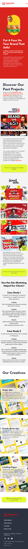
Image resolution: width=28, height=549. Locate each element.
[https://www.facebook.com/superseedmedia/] (5, 538)
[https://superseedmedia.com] (8, 3)
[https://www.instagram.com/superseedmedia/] (8, 538)
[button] (26, 3)
